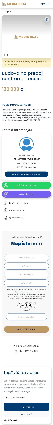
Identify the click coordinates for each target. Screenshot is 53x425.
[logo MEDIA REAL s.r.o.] (15, 4)
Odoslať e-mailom (17, 210)
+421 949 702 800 (26, 163)
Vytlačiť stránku (16, 217)
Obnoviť (26, 310)
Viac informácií (10, 420)
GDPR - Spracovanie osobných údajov (31, 298)
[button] (26, 407)
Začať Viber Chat (26, 194)
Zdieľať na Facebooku (18, 203)
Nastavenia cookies (15, 397)
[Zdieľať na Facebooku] (46, 19)
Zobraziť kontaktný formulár (26, 174)
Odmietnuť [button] (26, 414)
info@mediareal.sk (26, 167)
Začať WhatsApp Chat (26, 185)
